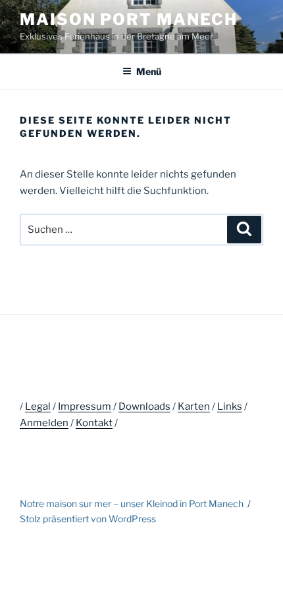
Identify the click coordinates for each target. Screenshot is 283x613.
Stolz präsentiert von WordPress (88, 518)
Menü (148, 71)
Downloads (144, 406)
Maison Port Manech (129, 19)
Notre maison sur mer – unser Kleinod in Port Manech (132, 503)
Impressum (84, 406)
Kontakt (94, 423)
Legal (38, 406)
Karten (194, 406)
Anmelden (44, 423)
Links (229, 406)
